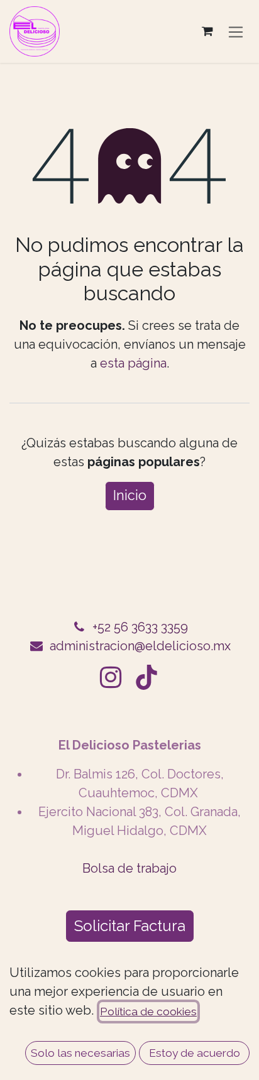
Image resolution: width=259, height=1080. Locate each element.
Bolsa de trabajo (129, 868)
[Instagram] (110, 677)
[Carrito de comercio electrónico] (207, 31)
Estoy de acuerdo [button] (194, 1053)
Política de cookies (148, 1011)
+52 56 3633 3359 (140, 627)
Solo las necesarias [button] (80, 1053)
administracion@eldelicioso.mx (140, 645)
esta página (133, 363)
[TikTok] (146, 677)
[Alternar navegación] (236, 31)
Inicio (129, 495)
